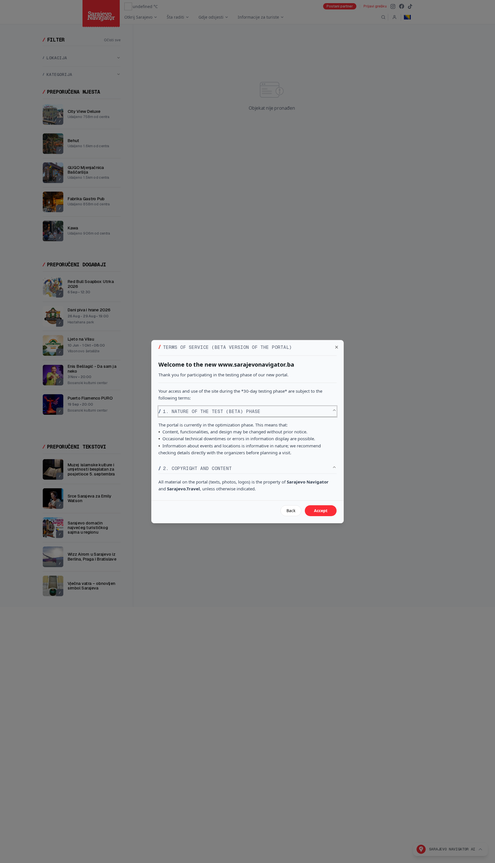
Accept (320, 510)
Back (290, 510)
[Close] (336, 347)
